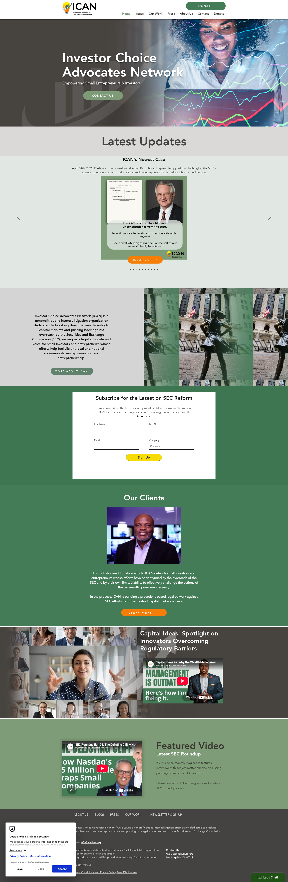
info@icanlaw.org (91, 842)
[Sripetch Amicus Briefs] (142, 269)
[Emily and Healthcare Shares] (148, 269)
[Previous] (18, 217)
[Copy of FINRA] (151, 269)
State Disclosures (126, 872)
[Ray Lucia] (154, 269)
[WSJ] (157, 269)
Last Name (154, 424)
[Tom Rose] (136, 269)
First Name (100, 424)
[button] (139, 13)
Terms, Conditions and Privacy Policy (94, 872)
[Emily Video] (139, 269)
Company (154, 440)
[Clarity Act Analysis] (130, 269)
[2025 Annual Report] (145, 269)
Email (97, 440)
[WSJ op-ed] (133, 269)
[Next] (269, 217)
